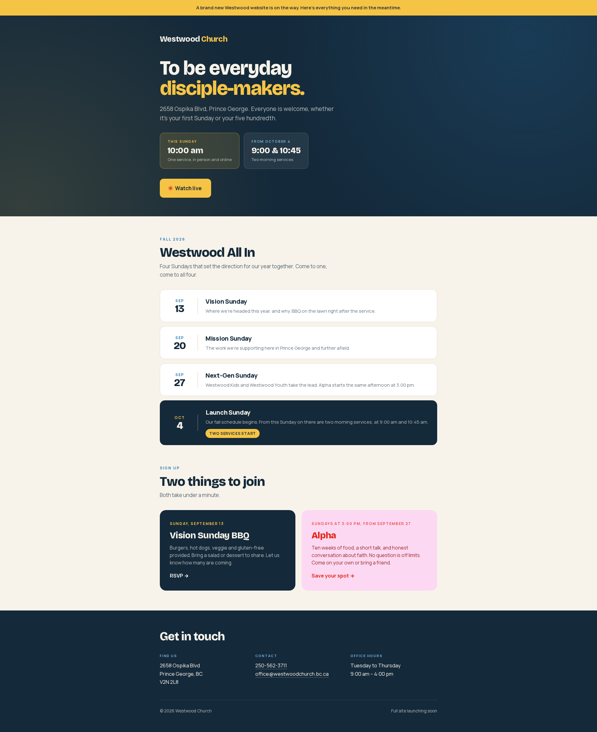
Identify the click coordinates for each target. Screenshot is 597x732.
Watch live (188, 188)
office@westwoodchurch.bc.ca (292, 673)
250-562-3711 (271, 665)
